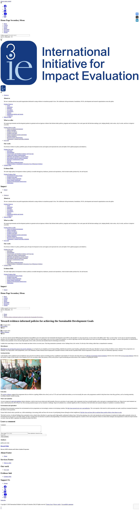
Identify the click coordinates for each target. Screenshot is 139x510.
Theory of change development (15, 129)
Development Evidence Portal (14, 175)
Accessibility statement (67, 504)
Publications (10, 183)
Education (9, 151)
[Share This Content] (69, 329)
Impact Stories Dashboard (13, 180)
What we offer (7, 117)
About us (6, 95)
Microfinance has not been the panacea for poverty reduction (16, 349)
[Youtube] (5, 14)
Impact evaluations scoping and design (17, 134)
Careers (6, 25)
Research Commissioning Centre (15, 159)
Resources (6, 31)
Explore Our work (8, 149)
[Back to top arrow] (1, 508)
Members (9, 108)
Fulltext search (4, 35)
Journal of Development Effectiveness (16, 181)
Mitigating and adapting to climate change (17, 156)
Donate (6, 32)
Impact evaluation (11, 130)
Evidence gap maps (12, 133)
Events (5, 26)
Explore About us (8, 104)
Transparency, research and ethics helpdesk (18, 139)
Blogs (5, 23)
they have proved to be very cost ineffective (79, 408)
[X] (5, 9)
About (5, 456)
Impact (5, 189)
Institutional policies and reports (15, 114)
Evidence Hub (7, 165)
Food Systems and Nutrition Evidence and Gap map (20, 153)
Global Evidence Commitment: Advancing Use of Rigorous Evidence (24, 164)
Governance (10, 111)
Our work (6, 140)
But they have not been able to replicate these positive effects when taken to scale (101, 412)
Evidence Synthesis (12, 132)
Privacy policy (57, 504)
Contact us (9, 115)
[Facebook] (5, 6)
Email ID (3, 435)
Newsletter (6, 29)
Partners (9, 112)
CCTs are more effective (127, 355)
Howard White (5, 446)
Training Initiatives (12, 136)
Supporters (10, 107)
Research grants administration (15, 137)
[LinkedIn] (5, 11)
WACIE (9, 161)
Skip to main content (6, 1)
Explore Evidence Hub (10, 174)
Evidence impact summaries (14, 178)
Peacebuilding (10, 152)
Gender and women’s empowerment (16, 155)
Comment (3, 425)
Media (5, 28)
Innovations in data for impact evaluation (17, 158)
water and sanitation (16, 401)
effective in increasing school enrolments (96, 355)
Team (8, 105)
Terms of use (49, 504)
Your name (3, 433)
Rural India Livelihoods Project (15, 162)
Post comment (4, 436)
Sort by (2, 36)
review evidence (7, 394)
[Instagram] (5, 17)
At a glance (10, 110)
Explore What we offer (10, 127)
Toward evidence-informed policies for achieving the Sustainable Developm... (23, 317)
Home (5, 314)
